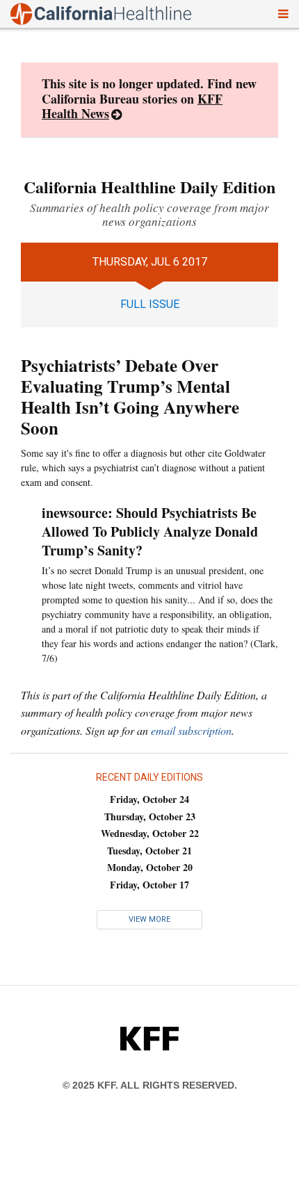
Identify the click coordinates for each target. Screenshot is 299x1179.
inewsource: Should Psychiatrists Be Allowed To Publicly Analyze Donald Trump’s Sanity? (150, 531)
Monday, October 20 (150, 867)
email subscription (191, 730)
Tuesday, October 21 (149, 850)
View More (149, 919)
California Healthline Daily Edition (149, 186)
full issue (149, 304)
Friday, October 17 (149, 884)
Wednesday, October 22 (150, 833)
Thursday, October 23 (149, 816)
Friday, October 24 (149, 799)
